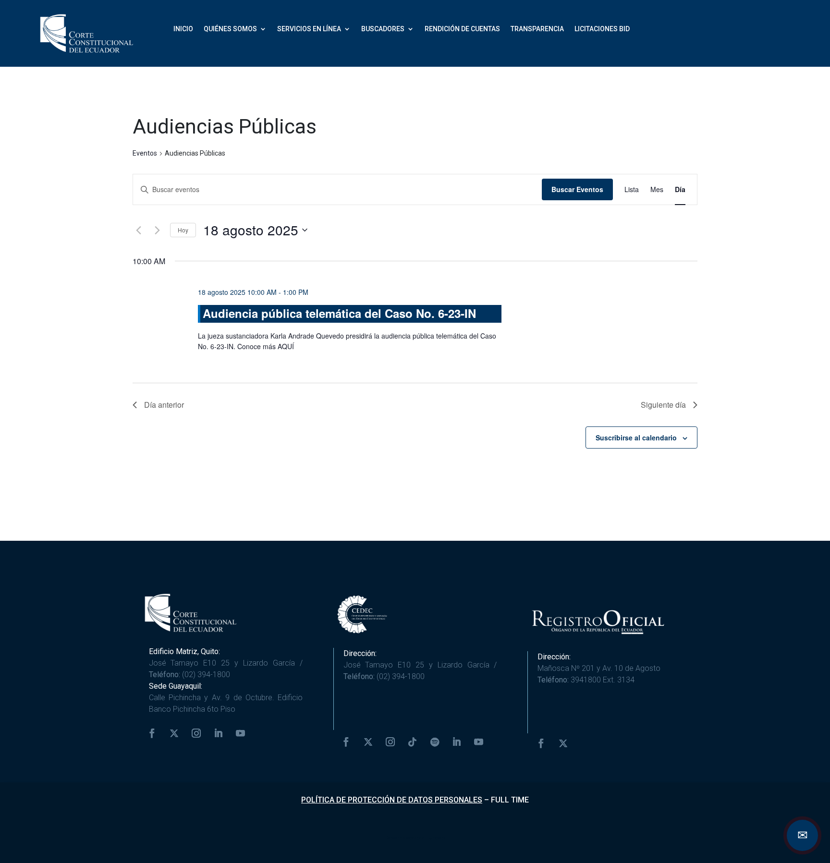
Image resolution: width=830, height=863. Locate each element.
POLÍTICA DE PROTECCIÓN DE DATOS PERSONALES (391, 799)
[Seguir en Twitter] (174, 733)
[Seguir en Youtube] (241, 733)
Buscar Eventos (577, 189)
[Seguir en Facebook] (152, 733)
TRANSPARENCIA (537, 29)
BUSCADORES (382, 29)
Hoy (183, 230)
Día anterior (164, 404)
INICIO (183, 29)
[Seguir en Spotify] (435, 742)
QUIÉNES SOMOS (230, 29)
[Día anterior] (138, 230)
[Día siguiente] (157, 230)
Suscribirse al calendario (636, 437)
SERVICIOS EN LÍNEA (309, 29)
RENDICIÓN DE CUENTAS (462, 29)
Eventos (145, 153)
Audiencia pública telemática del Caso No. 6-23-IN (339, 313)
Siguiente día (663, 404)
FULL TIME (510, 799)
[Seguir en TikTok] (412, 742)
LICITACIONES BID (602, 29)
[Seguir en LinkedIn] (218, 733)
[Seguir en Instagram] (196, 733)
